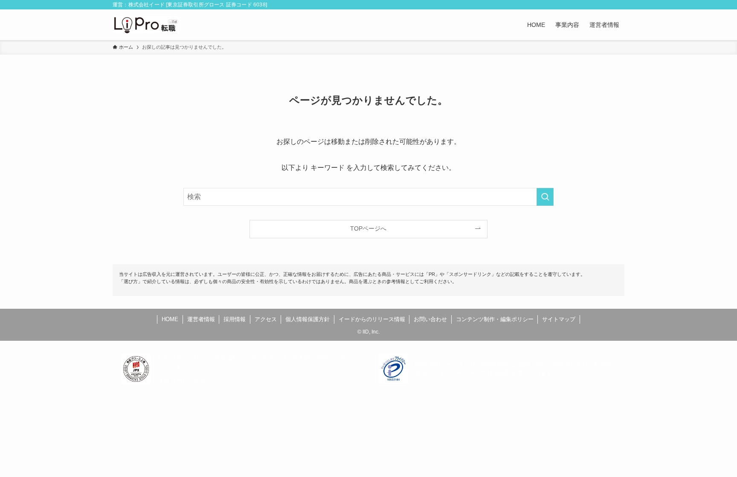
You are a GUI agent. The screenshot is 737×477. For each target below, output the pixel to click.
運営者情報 (201, 319)
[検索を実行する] (545, 197)
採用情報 (234, 319)
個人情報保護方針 (307, 319)
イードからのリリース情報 (372, 319)
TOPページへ (368, 228)
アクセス (266, 319)
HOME (170, 319)
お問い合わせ (430, 319)
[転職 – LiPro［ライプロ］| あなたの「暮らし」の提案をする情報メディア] (146, 24)
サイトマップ (558, 319)
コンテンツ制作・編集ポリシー (495, 319)
